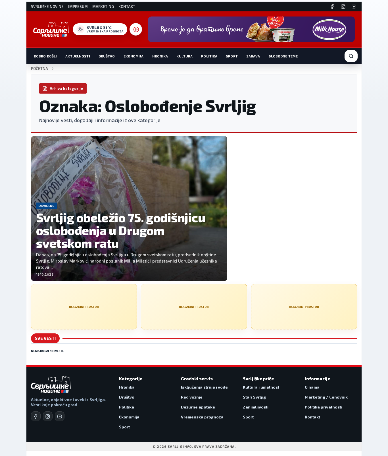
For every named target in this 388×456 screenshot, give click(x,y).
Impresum (78, 7)
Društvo (107, 56)
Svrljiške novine (47, 7)
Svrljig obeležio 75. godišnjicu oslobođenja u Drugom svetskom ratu (120, 230)
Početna (39, 69)
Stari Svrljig (254, 397)
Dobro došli (45, 56)
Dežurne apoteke (198, 407)
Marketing (103, 7)
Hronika (160, 56)
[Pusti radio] (136, 29)
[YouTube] (354, 6)
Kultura (184, 56)
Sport (232, 56)
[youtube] (59, 416)
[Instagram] (343, 6)
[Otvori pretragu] (351, 56)
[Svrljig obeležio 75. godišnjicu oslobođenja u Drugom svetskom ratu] (129, 208)
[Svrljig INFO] (51, 29)
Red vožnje (192, 397)
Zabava (253, 56)
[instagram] (48, 416)
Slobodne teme (283, 56)
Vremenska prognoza (202, 416)
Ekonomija (134, 56)
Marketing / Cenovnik (326, 397)
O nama (312, 387)
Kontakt (126, 7)
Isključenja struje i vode (204, 387)
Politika (209, 56)
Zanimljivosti (255, 407)
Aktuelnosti (77, 56)
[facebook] (36, 416)
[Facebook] (332, 6)
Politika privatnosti (323, 407)
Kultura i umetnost (261, 387)
